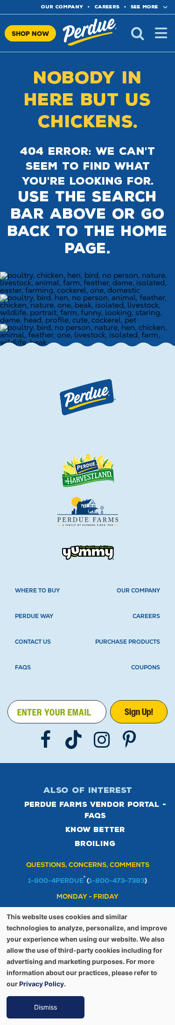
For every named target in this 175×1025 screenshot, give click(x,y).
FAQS (23, 667)
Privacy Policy (41, 984)
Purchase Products (127, 642)
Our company (62, 7)
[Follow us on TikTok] (73, 739)
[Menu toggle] (161, 33)
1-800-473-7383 (117, 880)
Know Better (95, 830)
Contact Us (33, 642)
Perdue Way (34, 616)
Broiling (95, 843)
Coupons (145, 667)
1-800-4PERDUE (56, 880)
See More (144, 7)
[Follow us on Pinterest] (129, 739)
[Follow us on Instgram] (101, 739)
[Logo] (87, 397)
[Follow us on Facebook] (45, 739)
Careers (106, 7)
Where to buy (37, 590)
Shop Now (30, 33)
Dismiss (45, 1007)
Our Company (138, 590)
